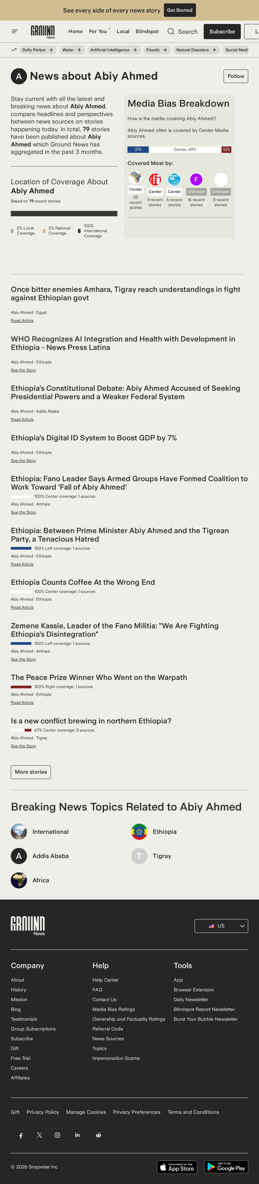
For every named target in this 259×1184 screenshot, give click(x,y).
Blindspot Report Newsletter (204, 1009)
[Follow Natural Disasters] (214, 50)
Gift (15, 1048)
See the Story (23, 370)
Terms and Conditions (193, 1112)
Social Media (238, 50)
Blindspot (147, 31)
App (178, 980)
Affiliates (20, 1077)
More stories (31, 772)
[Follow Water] (79, 50)
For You (98, 31)
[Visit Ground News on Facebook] (21, 1135)
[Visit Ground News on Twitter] (39, 1135)
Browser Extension (194, 989)
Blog (16, 1009)
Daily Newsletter (191, 999)
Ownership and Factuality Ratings (128, 1019)
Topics (99, 1048)
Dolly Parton (34, 50)
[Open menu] (15, 31)
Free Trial (20, 1058)
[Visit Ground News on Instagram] (57, 1135)
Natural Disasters (192, 50)
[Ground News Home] (43, 32)
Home (75, 31)
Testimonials (24, 1019)
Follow (236, 76)
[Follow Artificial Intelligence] (135, 50)
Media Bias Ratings (113, 1009)
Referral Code (107, 1028)
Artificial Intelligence (110, 50)
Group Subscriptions (33, 1028)
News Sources (108, 1038)
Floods (153, 50)
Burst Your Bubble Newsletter (206, 1019)
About (17, 980)
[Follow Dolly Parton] (51, 50)
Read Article (22, 320)
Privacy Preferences (137, 1112)
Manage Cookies (86, 1112)
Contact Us (104, 999)
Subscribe (222, 31)
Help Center (105, 980)
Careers (19, 1068)
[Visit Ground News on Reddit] (98, 1135)
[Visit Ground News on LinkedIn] (77, 1135)
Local (123, 31)
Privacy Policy (43, 1112)
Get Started (180, 10)
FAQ (97, 989)
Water (68, 50)
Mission (19, 999)
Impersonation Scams (116, 1058)
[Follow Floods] (165, 50)
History (18, 989)
